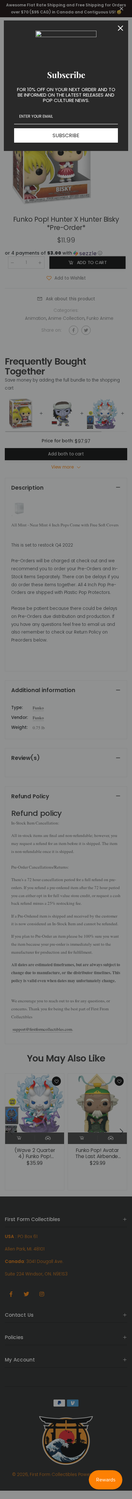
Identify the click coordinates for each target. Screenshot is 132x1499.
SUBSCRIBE (66, 135)
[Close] (120, 28)
